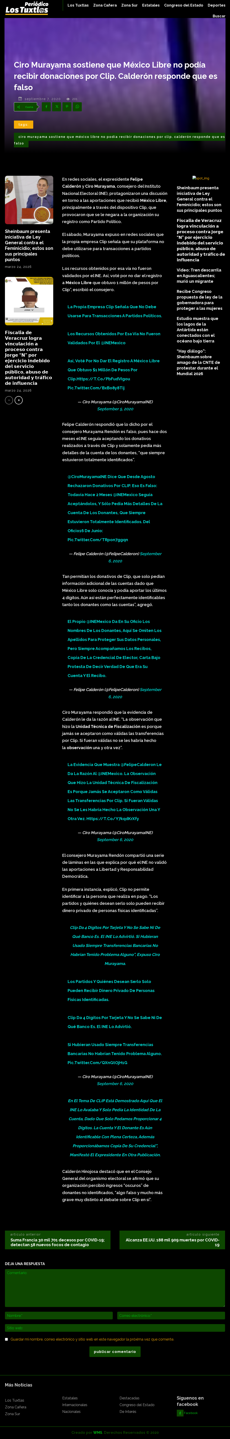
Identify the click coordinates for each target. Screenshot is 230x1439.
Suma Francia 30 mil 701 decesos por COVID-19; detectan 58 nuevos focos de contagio (58, 1242)
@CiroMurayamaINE (87, 476)
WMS (97, 1432)
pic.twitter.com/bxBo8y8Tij (96, 387)
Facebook (191, 1413)
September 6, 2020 (115, 839)
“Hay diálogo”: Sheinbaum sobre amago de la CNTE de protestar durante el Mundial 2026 (198, 362)
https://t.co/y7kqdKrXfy (112, 818)
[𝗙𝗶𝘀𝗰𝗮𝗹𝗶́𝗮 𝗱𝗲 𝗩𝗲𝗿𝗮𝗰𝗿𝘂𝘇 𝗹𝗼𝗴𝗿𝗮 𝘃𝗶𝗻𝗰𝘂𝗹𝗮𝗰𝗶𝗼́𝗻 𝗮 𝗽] (29, 301)
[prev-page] (9, 400)
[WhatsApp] (77, 106)
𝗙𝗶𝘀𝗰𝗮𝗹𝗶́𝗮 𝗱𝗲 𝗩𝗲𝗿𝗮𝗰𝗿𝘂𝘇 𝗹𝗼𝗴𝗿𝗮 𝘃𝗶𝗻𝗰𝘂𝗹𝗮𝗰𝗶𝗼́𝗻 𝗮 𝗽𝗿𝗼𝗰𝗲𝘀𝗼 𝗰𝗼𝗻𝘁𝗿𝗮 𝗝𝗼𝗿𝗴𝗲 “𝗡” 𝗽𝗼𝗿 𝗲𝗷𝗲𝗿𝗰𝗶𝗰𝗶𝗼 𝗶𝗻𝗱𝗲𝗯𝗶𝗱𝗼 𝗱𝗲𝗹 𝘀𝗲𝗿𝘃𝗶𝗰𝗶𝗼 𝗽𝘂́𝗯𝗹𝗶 (28, 358)
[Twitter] (56, 106)
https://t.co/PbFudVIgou (103, 378)
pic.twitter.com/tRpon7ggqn (98, 539)
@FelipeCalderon (138, 764)
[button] (219, 16)
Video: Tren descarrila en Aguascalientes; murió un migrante (199, 276)
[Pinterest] (66, 106)
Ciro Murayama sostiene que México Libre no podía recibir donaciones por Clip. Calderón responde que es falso (119, 140)
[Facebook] (46, 106)
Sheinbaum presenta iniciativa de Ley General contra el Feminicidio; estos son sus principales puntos (29, 245)
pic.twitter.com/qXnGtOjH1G (97, 1062)
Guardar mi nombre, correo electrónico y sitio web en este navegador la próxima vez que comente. (92, 1339)
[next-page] (19, 400)
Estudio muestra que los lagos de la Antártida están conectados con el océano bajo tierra (197, 329)
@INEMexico (113, 342)
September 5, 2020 (115, 408)
